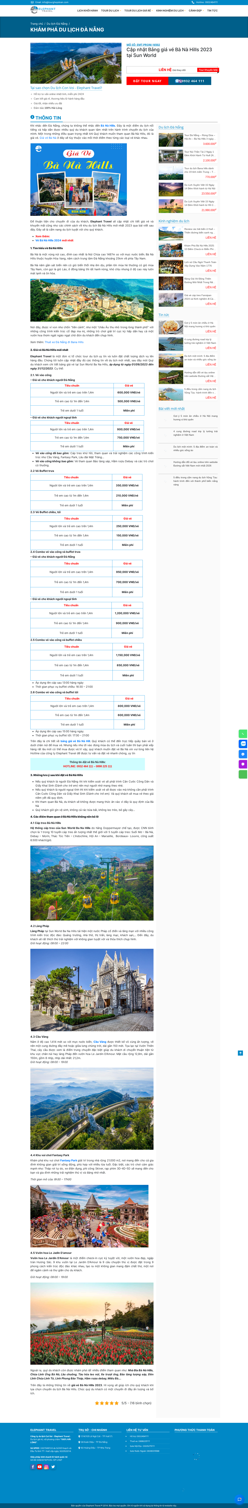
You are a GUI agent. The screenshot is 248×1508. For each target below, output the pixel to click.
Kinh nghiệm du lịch (174, 221)
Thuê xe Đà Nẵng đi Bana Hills (64, 342)
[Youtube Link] (39, 1466)
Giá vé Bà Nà (48, 137)
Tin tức (164, 315)
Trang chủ (36, 23)
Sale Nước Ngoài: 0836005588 (144, 1451)
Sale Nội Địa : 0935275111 (142, 1446)
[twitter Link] (53, 1466)
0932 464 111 (85, 766)
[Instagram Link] (46, 1466)
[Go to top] (240, 1053)
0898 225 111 (104, 766)
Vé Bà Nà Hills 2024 (48, 240)
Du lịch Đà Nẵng (57, 23)
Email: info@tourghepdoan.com (51, 2)
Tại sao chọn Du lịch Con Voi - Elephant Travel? (66, 88)
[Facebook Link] (32, 1466)
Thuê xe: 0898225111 (140, 1441)
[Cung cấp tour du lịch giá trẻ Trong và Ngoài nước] (43, 10)
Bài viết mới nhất (172, 409)
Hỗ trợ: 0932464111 (139, 1436)
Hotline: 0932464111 (207, 2)
